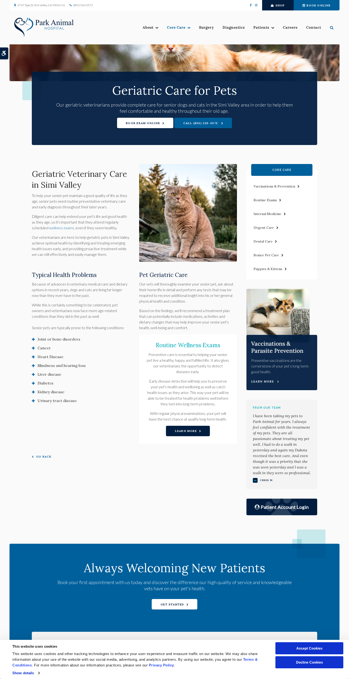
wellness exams (61, 227)
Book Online (318, 5)
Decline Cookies (309, 662)
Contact (313, 27)
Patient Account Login (285, 507)
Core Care (176, 27)
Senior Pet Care (266, 255)
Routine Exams (265, 200)
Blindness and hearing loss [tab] (62, 365)
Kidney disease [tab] (51, 391)
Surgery (206, 27)
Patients (261, 27)
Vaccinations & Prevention (274, 186)
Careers (290, 27)
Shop (280, 5)
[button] (332, 27)
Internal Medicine (267, 214)
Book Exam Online (143, 123)
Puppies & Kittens (268, 269)
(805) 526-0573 (83, 5)
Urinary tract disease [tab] (57, 400)
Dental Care (263, 241)
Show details (23, 673)
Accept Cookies (309, 648)
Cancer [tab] (44, 348)
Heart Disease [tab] (50, 356)
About (147, 27)
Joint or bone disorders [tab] (59, 339)
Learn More (186, 431)
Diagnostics (233, 27)
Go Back (43, 456)
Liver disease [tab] (49, 374)
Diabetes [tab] (45, 383)
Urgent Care (264, 227)
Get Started (172, 604)
